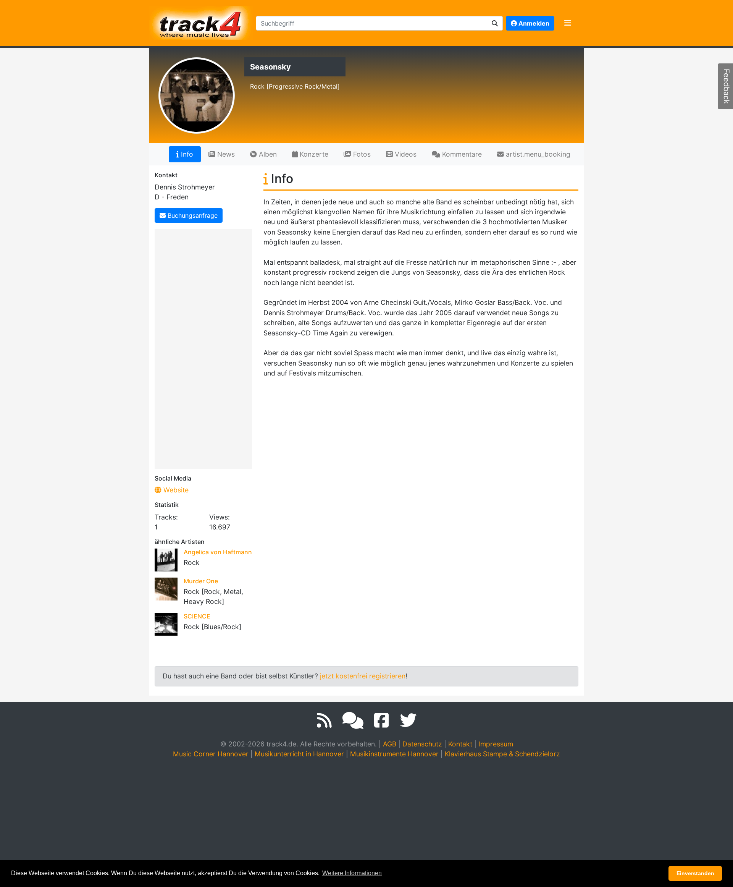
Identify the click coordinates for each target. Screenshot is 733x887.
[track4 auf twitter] (408, 720)
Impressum (495, 744)
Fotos (361, 154)
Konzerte (313, 154)
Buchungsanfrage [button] (192, 215)
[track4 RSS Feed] (324, 720)
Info (186, 154)
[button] (495, 23)
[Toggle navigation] (567, 23)
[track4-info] (352, 720)
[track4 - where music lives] (201, 21)
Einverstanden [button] (695, 873)
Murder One (201, 581)
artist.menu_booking (537, 154)
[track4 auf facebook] (381, 720)
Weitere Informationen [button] (352, 873)
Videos (405, 154)
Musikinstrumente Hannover (394, 754)
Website (175, 490)
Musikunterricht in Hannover (299, 754)
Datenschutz (422, 744)
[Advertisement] (205, 347)
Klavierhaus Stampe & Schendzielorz (502, 754)
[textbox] (371, 23)
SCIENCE (197, 616)
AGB (389, 744)
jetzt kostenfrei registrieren (362, 676)
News (225, 154)
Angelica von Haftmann (218, 552)
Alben (267, 154)
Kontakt (460, 744)
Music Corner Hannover (211, 754)
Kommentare (461, 154)
